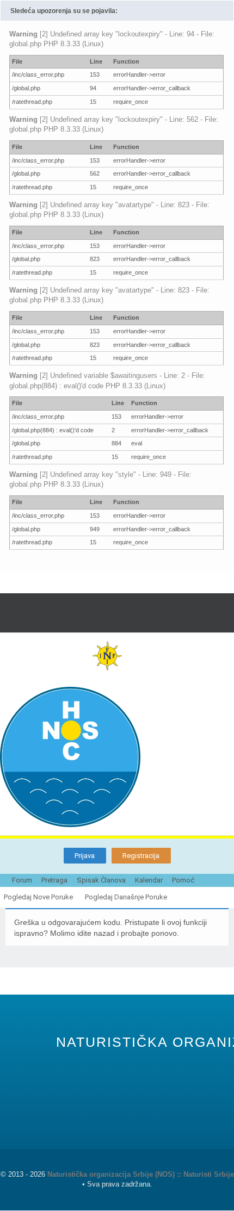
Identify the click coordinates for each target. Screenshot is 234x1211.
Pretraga (54, 880)
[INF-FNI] (117, 656)
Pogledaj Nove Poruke (38, 897)
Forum (22, 880)
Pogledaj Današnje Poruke (126, 897)
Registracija (140, 856)
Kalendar (149, 880)
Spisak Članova (101, 880)
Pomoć (183, 880)
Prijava (85, 856)
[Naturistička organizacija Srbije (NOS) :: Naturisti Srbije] (117, 757)
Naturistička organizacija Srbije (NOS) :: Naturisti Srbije (140, 1174)
